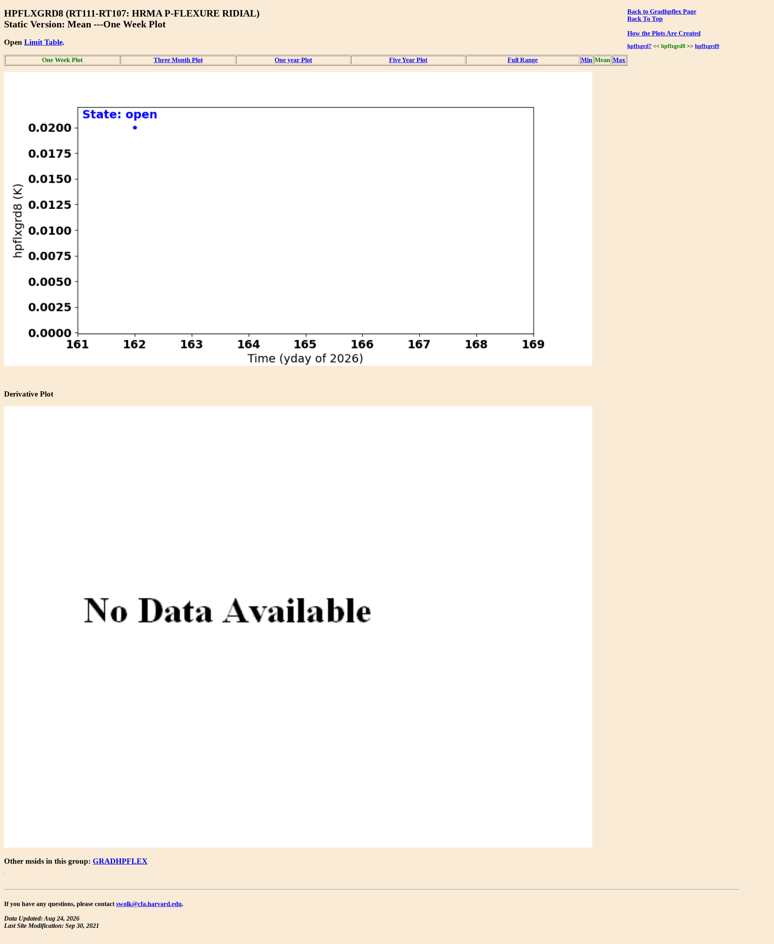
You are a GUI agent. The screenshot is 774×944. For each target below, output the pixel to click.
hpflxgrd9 (707, 46)
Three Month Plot (178, 59)
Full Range (523, 59)
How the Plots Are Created (664, 33)
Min (586, 59)
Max (619, 59)
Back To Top (645, 18)
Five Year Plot (408, 59)
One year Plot (293, 59)
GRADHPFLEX (120, 861)
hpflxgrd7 (639, 46)
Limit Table (43, 42)
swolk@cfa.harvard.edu (149, 903)
